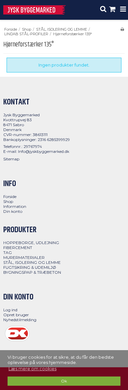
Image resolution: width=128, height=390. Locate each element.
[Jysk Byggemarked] (34, 10)
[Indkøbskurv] (113, 10)
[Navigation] (123, 10)
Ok (64, 381)
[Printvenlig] (122, 29)
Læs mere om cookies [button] (32, 368)
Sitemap (11, 158)
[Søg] (103, 10)
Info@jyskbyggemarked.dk (43, 151)
